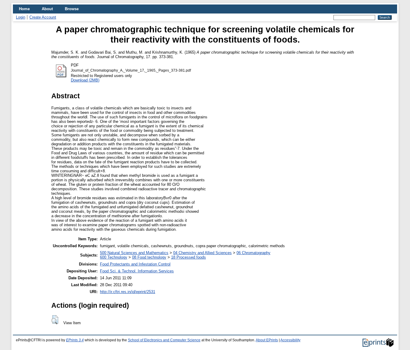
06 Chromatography (253, 253)
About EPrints (267, 340)
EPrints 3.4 (75, 340)
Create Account (42, 17)
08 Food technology (149, 257)
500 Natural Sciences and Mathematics (134, 253)
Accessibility (290, 340)
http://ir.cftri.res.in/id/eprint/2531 (127, 291)
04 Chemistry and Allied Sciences (202, 253)
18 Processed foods (188, 257)
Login (20, 17)
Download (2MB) (85, 80)
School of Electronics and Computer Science (164, 340)
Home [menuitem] (24, 9)
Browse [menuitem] (72, 9)
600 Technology (113, 257)
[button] (54, 319)
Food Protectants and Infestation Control (135, 264)
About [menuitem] (47, 9)
